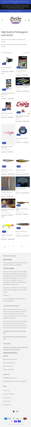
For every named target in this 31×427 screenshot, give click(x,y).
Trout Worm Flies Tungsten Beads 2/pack (7, 147)
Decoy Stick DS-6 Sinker (21, 70)
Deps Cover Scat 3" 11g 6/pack (22, 87)
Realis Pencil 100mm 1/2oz (7, 235)
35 (21, 246)
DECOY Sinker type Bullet (6, 113)
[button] (2, 20)
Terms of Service (7, 397)
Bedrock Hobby (19, 424)
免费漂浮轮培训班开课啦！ (10, 352)
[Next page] (26, 246)
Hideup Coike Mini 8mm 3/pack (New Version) (22, 116)
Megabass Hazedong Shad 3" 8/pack (22, 209)
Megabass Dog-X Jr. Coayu (6, 170)
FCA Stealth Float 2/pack (6, 192)
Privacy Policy (6, 390)
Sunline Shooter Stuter (20, 188)
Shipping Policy (7, 404)
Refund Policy (6, 401)
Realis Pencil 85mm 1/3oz (21, 231)
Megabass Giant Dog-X (20, 170)
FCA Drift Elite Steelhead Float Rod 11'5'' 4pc (7, 210)
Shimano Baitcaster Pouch (21, 138)
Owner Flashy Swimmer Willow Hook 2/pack (8, 94)
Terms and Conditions (8, 394)
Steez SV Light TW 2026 (6, 67)
